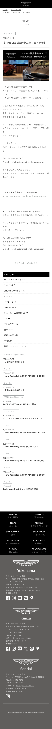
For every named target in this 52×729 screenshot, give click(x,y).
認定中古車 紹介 (11, 335)
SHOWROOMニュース (14, 291)
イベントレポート (12, 302)
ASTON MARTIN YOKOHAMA (26, 4)
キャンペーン (10, 307)
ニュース (8, 318)
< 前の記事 (20, 263)
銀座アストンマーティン (15, 346)
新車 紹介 (8, 329)
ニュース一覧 (16, 10)
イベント (8, 296)
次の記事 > (32, 263)
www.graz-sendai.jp (25, 686)
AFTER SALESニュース (15, 280)
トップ (5, 10)
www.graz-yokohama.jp (26, 587)
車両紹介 (8, 341)
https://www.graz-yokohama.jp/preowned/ (24, 196)
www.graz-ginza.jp (24, 638)
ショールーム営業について (16, 313)
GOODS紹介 (10, 285)
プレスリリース (11, 324)
